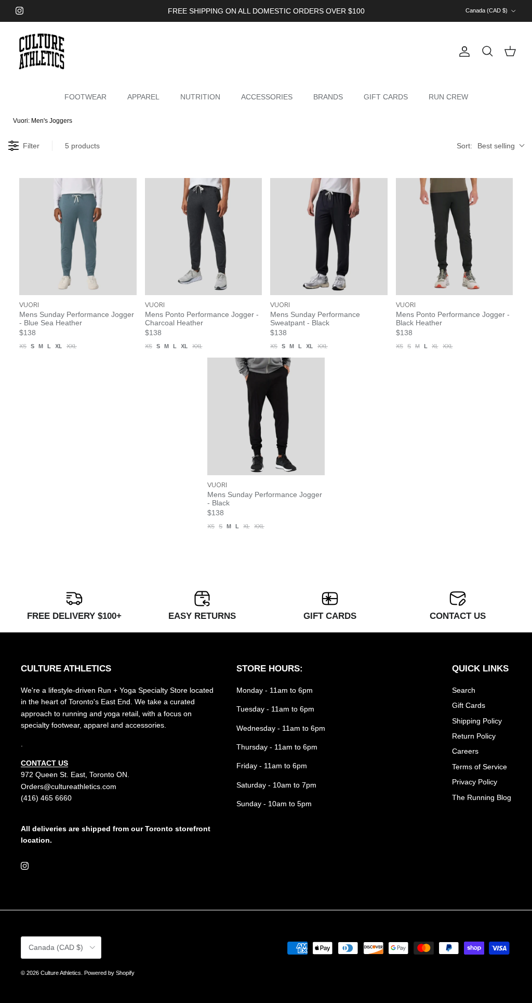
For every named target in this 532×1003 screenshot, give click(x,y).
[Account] (462, 51)
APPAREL (143, 97)
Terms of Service (479, 767)
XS (22, 346)
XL (58, 346)
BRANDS (328, 97)
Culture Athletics (61, 973)
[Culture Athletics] (42, 51)
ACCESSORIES (266, 97)
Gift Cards (468, 705)
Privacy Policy (474, 782)
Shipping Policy (477, 721)
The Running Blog (481, 797)
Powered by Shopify (109, 973)
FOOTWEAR (85, 97)
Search (463, 690)
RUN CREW (448, 97)
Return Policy (474, 736)
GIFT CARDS (386, 97)
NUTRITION (200, 97)
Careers (465, 751)
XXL (71, 346)
